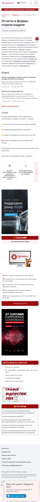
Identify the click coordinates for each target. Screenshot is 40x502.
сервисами (33, 59)
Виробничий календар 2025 (14, 381)
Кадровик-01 (5, 15)
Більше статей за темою (10, 106)
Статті (5, 72)
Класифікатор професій (13, 378)
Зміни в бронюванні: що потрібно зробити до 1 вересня (26, 172)
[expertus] (21, 3)
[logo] (8, 3)
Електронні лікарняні (12, 367)
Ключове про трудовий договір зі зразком (17, 156)
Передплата (6, 452)
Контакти (5, 448)
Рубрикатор (15, 15)
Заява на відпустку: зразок (13, 375)
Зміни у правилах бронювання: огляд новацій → (20, 9)
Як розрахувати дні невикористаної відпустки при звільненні (20, 149)
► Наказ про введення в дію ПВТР (12, 416)
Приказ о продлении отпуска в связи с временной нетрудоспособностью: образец (19, 78)
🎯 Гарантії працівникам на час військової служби (17, 141)
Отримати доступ (20, 303)
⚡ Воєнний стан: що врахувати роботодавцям (19, 124)
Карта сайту (6, 459)
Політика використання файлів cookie (16, 462)
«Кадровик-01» (21, 45)
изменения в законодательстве (24, 61)
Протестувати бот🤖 (17, 496)
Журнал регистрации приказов (12, 91)
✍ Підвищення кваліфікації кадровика (16, 130)
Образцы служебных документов (14, 30)
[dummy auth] (31, 3)
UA (37, 42)
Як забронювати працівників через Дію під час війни (21, 371)
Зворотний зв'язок (9, 455)
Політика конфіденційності (12, 465)
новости (21, 49)
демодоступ (30, 63)
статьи (4, 47)
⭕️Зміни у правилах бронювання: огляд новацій (18, 275)
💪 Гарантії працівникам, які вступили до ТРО (19, 135)
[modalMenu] (36, 3)
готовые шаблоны (28, 56)
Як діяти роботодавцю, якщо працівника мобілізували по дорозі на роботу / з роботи (18, 117)
